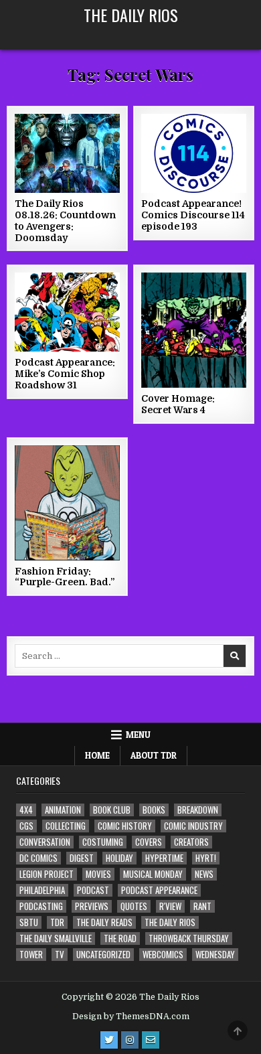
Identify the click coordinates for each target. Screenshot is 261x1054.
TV (59, 954)
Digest (82, 858)
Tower (31, 954)
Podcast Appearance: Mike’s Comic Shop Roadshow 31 (65, 373)
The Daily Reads (104, 922)
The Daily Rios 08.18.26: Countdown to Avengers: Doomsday (65, 220)
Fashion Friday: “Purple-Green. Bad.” (64, 577)
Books (154, 810)
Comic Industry (193, 826)
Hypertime (164, 858)
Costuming (102, 842)
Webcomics (163, 954)
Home (97, 755)
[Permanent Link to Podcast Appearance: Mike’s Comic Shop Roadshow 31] (67, 312)
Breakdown (197, 810)
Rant (202, 906)
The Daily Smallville (55, 938)
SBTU (28, 922)
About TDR (153, 755)
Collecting (66, 826)
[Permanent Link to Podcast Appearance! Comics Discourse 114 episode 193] (194, 153)
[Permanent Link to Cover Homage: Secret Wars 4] (194, 330)
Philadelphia (42, 890)
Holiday (119, 858)
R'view (170, 906)
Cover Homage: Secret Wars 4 (178, 404)
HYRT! (205, 858)
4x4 (26, 810)
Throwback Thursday (189, 938)
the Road (120, 938)
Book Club (111, 810)
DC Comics (38, 858)
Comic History (125, 826)
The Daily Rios (131, 15)
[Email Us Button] (150, 1040)
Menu (138, 734)
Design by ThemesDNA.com (130, 1016)
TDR (57, 922)
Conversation (44, 842)
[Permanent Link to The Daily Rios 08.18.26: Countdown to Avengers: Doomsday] (67, 153)
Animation (63, 810)
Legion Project (46, 874)
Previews (91, 906)
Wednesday (215, 954)
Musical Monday (153, 874)
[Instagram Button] (130, 1040)
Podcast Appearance (159, 890)
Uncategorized (103, 954)
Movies (98, 874)
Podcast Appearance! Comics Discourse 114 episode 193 (193, 215)
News (204, 874)
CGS (26, 826)
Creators (191, 842)
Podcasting (41, 906)
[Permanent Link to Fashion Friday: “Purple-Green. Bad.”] (67, 502)
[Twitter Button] (109, 1040)
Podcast (93, 890)
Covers (148, 842)
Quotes (133, 906)
